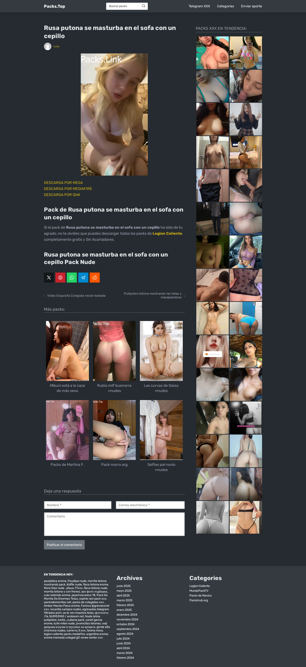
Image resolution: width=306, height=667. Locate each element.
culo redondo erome (57, 595)
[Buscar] (143, 6)
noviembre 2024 (127, 619)
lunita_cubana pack (71, 620)
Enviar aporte (251, 6)
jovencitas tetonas (88, 623)
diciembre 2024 (127, 614)
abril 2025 (123, 595)
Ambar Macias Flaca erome (62, 605)
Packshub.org (198, 600)
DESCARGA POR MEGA (63, 182)
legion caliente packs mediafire (64, 634)
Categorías (225, 6)
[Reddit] (95, 278)
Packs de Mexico (200, 595)
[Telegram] (83, 278)
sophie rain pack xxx (92, 598)
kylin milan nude (64, 623)
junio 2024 (124, 643)
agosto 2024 (125, 634)
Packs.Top (54, 6)
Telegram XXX (199, 6)
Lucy (56, 46)
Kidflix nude (74, 584)
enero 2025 (124, 610)
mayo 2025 (124, 591)
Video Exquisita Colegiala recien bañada (76, 296)
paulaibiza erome (55, 581)
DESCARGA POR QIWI (62, 194)
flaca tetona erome (95, 584)
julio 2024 (123, 638)
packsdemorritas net (57, 602)
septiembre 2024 (128, 629)
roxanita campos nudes (65, 609)
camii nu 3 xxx (76, 630)
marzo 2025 (124, 600)
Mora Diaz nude (54, 588)
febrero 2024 (125, 658)
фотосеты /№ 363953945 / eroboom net (76, 614)
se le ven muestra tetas (78, 613)
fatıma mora (95, 630)
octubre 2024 (126, 624)
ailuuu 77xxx (74, 588)
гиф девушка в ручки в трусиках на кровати (75, 625)
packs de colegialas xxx (88, 602)
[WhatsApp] (72, 278)
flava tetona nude (95, 588)
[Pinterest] (60, 278)
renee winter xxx (92, 637)
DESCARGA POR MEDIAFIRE (68, 188)
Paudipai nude (77, 581)
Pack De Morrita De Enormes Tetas (76, 596)
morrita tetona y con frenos (62, 591)
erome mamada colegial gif (61, 637)
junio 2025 (124, 586)
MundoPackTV (198, 591)
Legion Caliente (199, 586)
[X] (49, 278)
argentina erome (97, 634)
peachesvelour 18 (83, 595)
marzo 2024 (125, 653)
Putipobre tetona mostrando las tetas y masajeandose (152, 295)
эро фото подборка (94, 591)
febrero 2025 (125, 605)
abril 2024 (123, 648)
